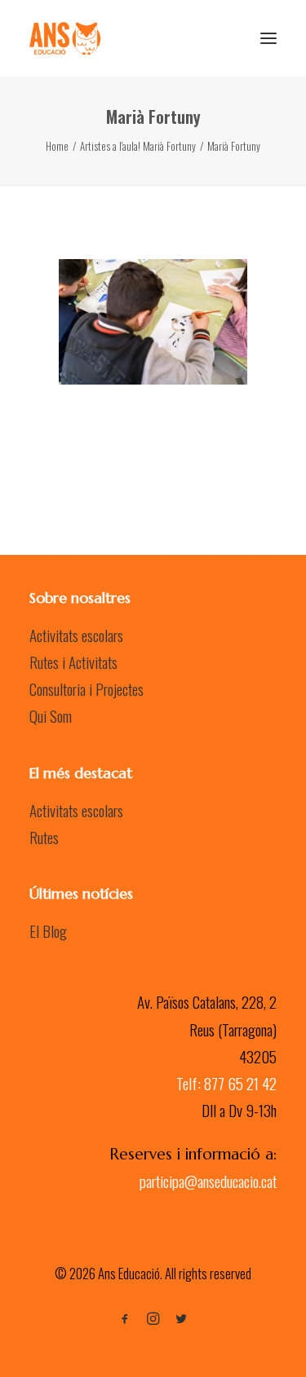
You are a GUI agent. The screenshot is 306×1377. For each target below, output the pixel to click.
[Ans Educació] (64, 38)
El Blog (48, 930)
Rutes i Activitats (73, 661)
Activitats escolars (76, 634)
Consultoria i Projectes (86, 688)
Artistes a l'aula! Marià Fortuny (138, 146)
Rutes (44, 836)
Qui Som (50, 715)
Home (57, 146)
